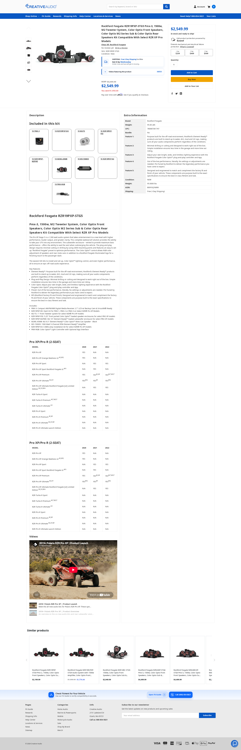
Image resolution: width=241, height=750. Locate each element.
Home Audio (62, 709)
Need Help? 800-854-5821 (192, 16)
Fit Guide (46, 16)
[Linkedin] (181, 93)
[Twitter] (176, 93)
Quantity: (175, 60)
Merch (60, 730)
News (117, 16)
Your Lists (211, 16)
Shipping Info (70, 16)
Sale (59, 723)
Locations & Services (103, 16)
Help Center (85, 16)
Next (29, 81)
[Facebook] (172, 93)
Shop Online (31, 16)
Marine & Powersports (66, 712)
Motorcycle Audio (64, 720)
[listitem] (46, 660)
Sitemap (28, 730)
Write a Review (121, 48)
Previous (29, 28)
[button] (26, 659)
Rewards (57, 16)
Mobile (60, 716)
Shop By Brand (63, 727)
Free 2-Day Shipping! (129, 59)
